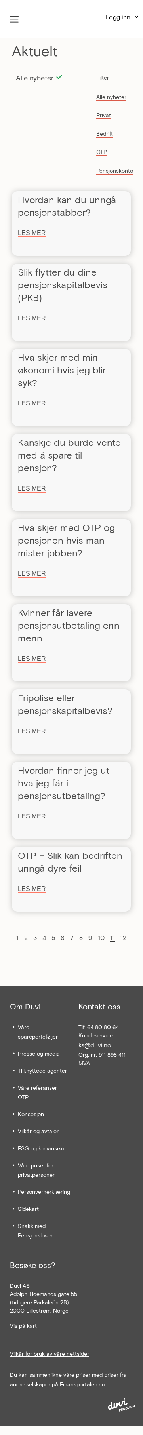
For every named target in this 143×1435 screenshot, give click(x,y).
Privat (103, 115)
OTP (101, 151)
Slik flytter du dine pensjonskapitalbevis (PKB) (62, 284)
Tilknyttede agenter (42, 1070)
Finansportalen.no (82, 1384)
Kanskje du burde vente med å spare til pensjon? (69, 454)
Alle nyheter (111, 96)
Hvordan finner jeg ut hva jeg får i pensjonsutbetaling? (63, 782)
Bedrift (104, 133)
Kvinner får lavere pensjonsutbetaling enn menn (69, 625)
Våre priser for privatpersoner (36, 1170)
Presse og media (39, 1053)
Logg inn (118, 17)
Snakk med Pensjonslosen (36, 1230)
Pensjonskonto (114, 170)
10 (101, 937)
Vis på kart (23, 1325)
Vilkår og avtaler (38, 1131)
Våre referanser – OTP (39, 1092)
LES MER (32, 233)
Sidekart (28, 1208)
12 (123, 937)
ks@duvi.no (94, 1045)
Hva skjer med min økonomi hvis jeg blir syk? (62, 369)
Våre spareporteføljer (38, 1032)
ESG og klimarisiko (41, 1148)
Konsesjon (31, 1114)
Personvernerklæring (44, 1191)
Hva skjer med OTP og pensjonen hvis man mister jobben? (66, 539)
